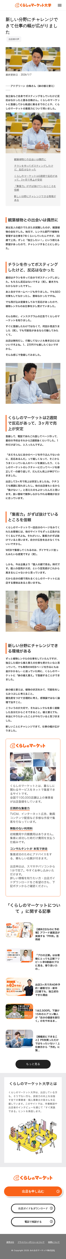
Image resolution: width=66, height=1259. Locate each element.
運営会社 (10, 1242)
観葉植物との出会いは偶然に (30, 159)
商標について (54, 1242)
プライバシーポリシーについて (31, 1242)
